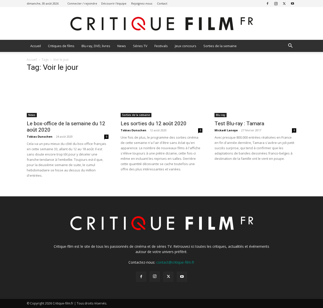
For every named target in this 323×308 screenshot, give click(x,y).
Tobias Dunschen (39, 136)
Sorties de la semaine (220, 46)
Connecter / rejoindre (82, 3)
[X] (284, 3)
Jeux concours (185, 46)
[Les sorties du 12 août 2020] (161, 97)
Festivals (161, 46)
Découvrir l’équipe (113, 3)
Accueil (35, 46)
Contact (162, 3)
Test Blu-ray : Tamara (239, 123)
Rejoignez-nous (141, 3)
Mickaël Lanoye (226, 130)
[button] (290, 46)
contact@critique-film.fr (175, 262)
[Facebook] (267, 3)
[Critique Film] (161, 24)
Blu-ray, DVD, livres (96, 46)
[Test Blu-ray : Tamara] (255, 97)
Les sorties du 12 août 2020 (153, 123)
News (121, 46)
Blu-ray (220, 115)
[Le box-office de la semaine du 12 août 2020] (68, 97)
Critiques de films (61, 46)
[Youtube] (292, 3)
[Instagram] (276, 3)
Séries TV (140, 46)
